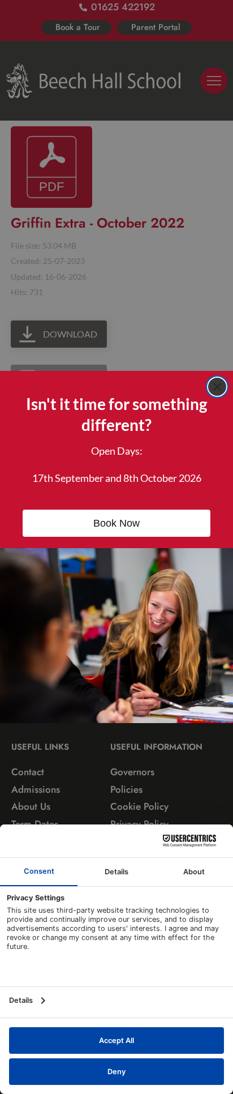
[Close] (217, 387)
